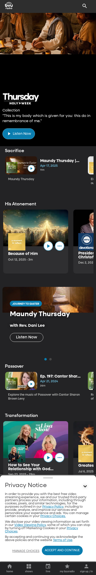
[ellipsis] (59, 246)
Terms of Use (62, 540)
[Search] (85, 6)
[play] (31, 168)
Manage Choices (25, 551)
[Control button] (85, 486)
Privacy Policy (52, 506)
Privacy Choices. (53, 516)
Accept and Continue (62, 550)
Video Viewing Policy (30, 525)
